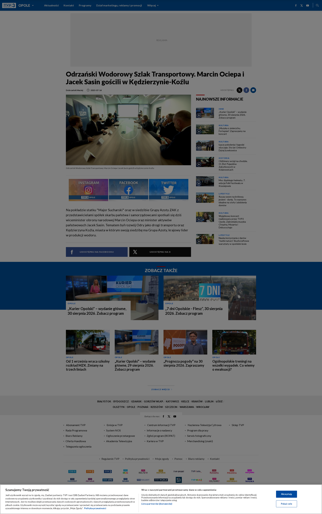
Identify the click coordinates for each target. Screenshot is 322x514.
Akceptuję (286, 494)
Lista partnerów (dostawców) (156, 503)
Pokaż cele (286, 503)
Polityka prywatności (95, 508)
